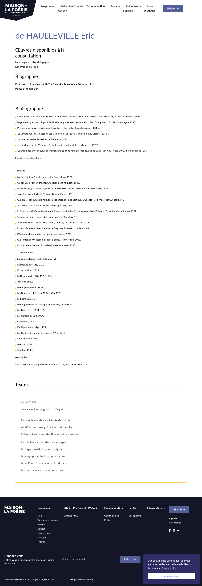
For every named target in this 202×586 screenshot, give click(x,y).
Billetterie (173, 8)
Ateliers (41, 524)
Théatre (41, 542)
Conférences (44, 533)
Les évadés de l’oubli (27, 67)
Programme (47, 6)
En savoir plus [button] (168, 568)
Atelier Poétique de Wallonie (81, 508)
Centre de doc (111, 516)
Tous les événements (48, 520)
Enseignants (135, 516)
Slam (39, 516)
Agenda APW (71, 516)
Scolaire (115, 6)
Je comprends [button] (171, 576)
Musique (41, 537)
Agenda (173, 518)
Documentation (95, 6)
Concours (42, 529)
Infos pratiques (156, 508)
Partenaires (175, 523)
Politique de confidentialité (81, 580)
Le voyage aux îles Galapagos (32, 62)
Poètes (107, 520)
